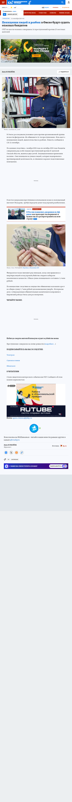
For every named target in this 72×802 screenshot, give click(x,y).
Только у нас (43, 13)
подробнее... (50, 344)
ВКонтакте (11, 366)
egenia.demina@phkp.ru (22, 418)
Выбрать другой (12, 14)
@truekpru (15, 439)
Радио (47, 7)
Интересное (14, 459)
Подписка (65, 7)
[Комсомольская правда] (17, 2)
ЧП (8, 459)
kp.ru (65, 446)
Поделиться (65, 72)
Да (4, 14)
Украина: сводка (64, 13)
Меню (3, 2)
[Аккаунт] (68, 2)
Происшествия (6, 18)
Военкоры (53, 13)
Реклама (55, 7)
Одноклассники (13, 360)
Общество (29, 209)
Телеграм (10, 355)
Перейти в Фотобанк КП (30, 268)
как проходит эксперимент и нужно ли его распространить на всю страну (43, 215)
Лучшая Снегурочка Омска (27, 13)
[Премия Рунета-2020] (29, 2)
